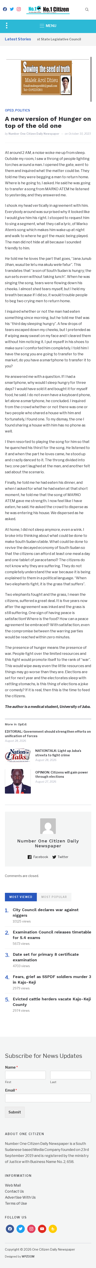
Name (11, 1067)
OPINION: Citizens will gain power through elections (61, 774)
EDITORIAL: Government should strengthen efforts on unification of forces (48, 734)
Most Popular (54, 897)
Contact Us (14, 1191)
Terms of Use (16, 1203)
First (8, 1082)
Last (53, 1082)
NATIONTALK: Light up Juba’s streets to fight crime (58, 753)
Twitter (63, 857)
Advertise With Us (20, 1197)
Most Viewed (20, 897)
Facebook (40, 857)
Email (11, 1090)
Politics (22, 110)
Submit (14, 1112)
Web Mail (13, 1185)
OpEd (9, 110)
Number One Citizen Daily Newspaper (33, 133)
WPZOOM (28, 1256)
